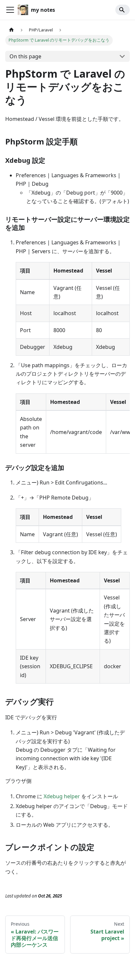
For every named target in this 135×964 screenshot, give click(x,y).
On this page (25, 56)
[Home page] (11, 30)
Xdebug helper (62, 796)
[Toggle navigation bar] (10, 10)
